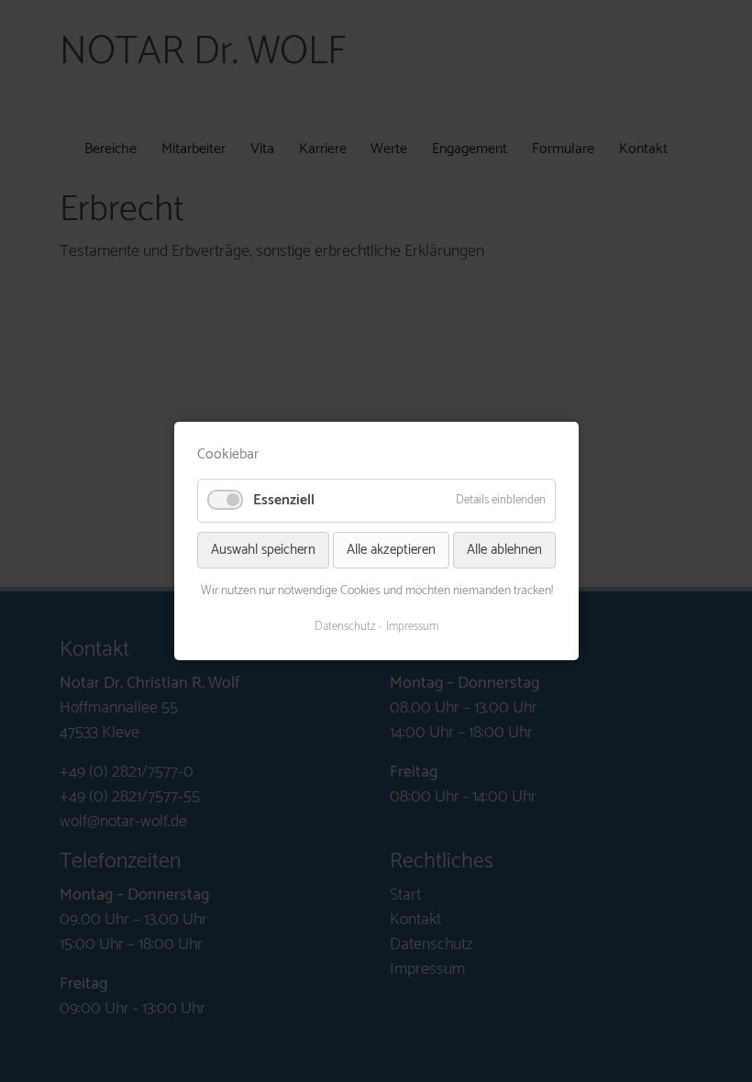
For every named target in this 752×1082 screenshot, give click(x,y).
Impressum (412, 627)
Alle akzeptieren (391, 549)
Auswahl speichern (263, 549)
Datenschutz (345, 627)
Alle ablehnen (504, 549)
